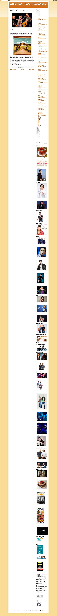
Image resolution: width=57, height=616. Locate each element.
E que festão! (39, 116)
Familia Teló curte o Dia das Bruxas (42, 115)
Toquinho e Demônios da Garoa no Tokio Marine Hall (42, 106)
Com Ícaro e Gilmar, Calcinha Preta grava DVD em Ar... (42, 35)
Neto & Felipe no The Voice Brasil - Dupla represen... (42, 59)
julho (38, 120)
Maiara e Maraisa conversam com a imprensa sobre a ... (42, 79)
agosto (38, 119)
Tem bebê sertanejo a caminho (41, 34)
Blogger (43, 610)
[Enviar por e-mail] (19, 67)
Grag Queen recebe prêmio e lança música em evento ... (42, 30)
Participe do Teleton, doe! (40, 96)
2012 (37, 136)
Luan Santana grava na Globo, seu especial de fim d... (42, 108)
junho (38, 121)
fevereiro (39, 125)
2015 (37, 133)
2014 (37, 134)
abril (38, 123)
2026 (37, 10)
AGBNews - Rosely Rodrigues (28, 4)
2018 (37, 130)
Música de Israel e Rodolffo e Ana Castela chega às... (41, 102)
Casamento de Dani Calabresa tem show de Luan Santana (42, 65)
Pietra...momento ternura (40, 113)
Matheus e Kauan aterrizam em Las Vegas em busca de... (42, 58)
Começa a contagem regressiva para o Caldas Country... (42, 89)
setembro (39, 118)
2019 (37, 129)
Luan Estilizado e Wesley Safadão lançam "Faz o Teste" (41, 78)
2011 (37, 137)
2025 (37, 11)
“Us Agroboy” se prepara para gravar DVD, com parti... (42, 109)
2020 (37, 128)
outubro (39, 117)
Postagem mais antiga (31, 69)
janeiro (38, 126)
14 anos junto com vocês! (40, 105)
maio (38, 122)
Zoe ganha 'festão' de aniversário (41, 27)
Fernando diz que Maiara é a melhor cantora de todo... (42, 88)
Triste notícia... (39, 42)
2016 (37, 132)
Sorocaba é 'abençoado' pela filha (41, 92)
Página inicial (22, 69)
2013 (37, 135)
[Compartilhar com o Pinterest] (22, 67)
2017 (37, 131)
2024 (37, 12)
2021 (37, 127)
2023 (37, 13)
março (38, 124)
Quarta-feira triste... (40, 86)
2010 (37, 138)
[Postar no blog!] (20, 67)
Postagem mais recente (13, 69)
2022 (37, 14)
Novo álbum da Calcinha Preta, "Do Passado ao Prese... (42, 112)
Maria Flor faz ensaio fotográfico (41, 114)
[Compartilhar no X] (21, 67)
